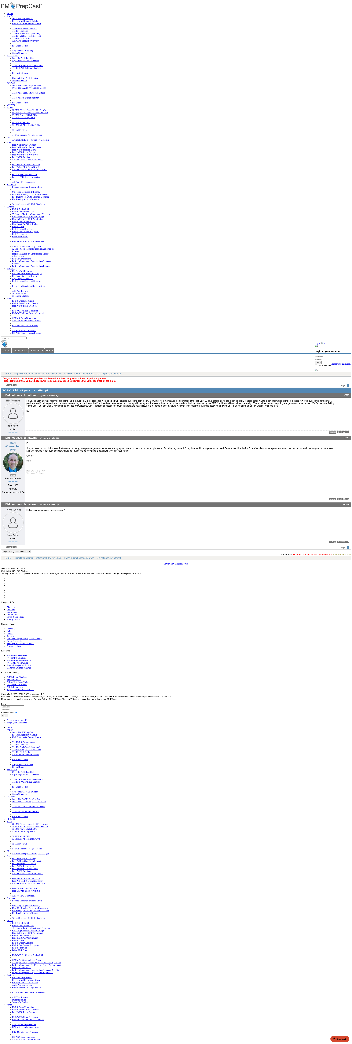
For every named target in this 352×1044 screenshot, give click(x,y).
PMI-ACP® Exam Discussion (25, 311)
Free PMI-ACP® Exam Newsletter (27, 167)
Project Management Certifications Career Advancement (36, 965)
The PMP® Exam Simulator (24, 28)
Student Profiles (19, 293)
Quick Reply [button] (332, 432)
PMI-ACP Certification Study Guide (28, 241)
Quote (346, 432)
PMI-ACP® (12, 55)
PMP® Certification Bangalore (25, 231)
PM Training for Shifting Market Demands (30, 197)
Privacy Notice (13, 619)
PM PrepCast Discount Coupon (20, 643)
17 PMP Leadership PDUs (23, 117)
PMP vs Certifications (21, 259)
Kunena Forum (181, 564)
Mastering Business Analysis (19, 668)
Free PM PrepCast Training (24, 145)
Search (49, 350)
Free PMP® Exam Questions (24, 306)
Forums (6, 350)
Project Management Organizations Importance (32, 266)
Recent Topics (20, 350)
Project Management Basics (19, 665)
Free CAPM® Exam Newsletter (26, 177)
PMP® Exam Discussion (23, 301)
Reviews (11, 268)
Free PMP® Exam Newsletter (25, 155)
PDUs (10, 107)
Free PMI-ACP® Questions (19, 660)
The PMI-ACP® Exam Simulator (26, 68)
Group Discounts (19, 53)
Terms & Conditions (15, 617)
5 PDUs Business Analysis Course (27, 135)
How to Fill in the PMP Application (27, 219)
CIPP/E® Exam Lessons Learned (26, 333)
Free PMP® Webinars (21, 157)
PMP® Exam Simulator (17, 677)
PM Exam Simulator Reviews (25, 276)
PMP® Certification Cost (23, 212)
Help (9, 631)
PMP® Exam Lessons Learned (25, 303)
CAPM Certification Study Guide (26, 246)
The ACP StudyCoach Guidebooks (27, 65)
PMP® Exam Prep (15, 687)
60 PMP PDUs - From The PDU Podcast (30, 112)
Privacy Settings (14, 646)
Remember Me (324, 365)
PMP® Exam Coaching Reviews (26, 281)
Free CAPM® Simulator (17, 663)
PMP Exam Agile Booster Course (26, 23)
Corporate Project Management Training (24, 638)
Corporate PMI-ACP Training (25, 78)
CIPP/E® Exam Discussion (24, 330)
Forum (10, 298)
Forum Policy (36, 350)
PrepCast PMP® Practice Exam (20, 689)
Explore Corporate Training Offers (27, 187)
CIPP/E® (11, 105)
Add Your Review (20, 291)
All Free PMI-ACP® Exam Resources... (29, 169)
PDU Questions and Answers (25, 325)
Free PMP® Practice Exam (24, 150)
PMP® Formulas (19, 234)
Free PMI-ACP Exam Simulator (26, 164)
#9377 (346, 395)
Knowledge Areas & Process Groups (28, 216)
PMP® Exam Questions (22, 229)
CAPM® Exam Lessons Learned (26, 320)
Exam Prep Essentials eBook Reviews (28, 286)
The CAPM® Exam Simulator (25, 98)
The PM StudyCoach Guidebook (26, 36)
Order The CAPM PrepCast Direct (27, 85)
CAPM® (11, 83)
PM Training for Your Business (25, 199)
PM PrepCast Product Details (25, 21)
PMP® (10, 16)
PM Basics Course (20, 46)
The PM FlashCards (21, 38)
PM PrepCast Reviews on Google (27, 273)
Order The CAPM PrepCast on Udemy (29, 88)
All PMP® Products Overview (25, 41)
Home (10, 13)
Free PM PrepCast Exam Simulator (27, 147)
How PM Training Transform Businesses (30, 194)
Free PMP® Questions (16, 658)
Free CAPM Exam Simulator (24, 174)
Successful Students (20, 296)
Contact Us (11, 629)
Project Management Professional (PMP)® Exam (37, 373)
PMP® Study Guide (21, 209)
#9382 (346, 438)
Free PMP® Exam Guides (23, 152)
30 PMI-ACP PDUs (21, 122)
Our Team (11, 609)
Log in (4, 715)
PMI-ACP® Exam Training (19, 682)
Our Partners (12, 614)
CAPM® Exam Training (17, 684)
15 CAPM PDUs (19, 130)
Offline (13, 475)
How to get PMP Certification (25, 224)
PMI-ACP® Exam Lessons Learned (28, 313)
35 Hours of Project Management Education (31, 214)
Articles (10, 207)
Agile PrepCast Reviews (22, 278)
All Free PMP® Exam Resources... (27, 159)
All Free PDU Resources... (23, 182)
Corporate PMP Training (22, 51)
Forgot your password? (17, 720)
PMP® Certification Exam (23, 221)
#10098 (346, 504)
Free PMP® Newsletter (17, 655)
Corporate (11, 184)
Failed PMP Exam (20, 236)
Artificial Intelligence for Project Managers (30, 140)
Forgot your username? (341, 364)
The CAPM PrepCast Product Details (28, 93)
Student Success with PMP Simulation (28, 204)
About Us (11, 607)
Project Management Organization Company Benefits (35, 970)
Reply (340, 432)
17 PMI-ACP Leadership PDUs (26, 125)
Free (9, 142)
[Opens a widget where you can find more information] (339, 1039)
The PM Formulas (20, 31)
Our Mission (12, 612)
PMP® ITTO (18, 226)
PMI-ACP (83, 573)
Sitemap (10, 636)
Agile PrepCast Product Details (25, 60)
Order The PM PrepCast (22, 18)
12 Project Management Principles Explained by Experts (36, 962)
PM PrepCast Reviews (22, 271)
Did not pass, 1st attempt (109, 373)
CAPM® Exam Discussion (24, 318)
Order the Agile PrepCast (23, 58)
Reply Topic (11, 385)
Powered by (169, 564)
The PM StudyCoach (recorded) (26, 33)
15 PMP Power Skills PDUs (24, 115)
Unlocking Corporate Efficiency (26, 192)
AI (8, 137)
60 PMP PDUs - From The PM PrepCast (30, 110)
